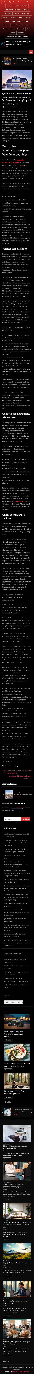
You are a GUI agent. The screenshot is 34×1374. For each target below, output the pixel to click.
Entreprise (18, 9)
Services (27, 25)
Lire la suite (7, 1159)
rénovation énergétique (12, 766)
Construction (9, 9)
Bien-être (9, 6)
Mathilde (7, 985)
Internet (5, 17)
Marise (17, 104)
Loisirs (7, 21)
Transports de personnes (13, 36)
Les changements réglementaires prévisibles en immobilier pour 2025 (22, 793)
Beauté (29, 2)
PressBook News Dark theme (20, 1371)
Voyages (25, 36)
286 (8, 1102)
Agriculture (12, 2)
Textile (29, 29)
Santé (20, 25)
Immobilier (8, 13)
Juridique (12, 17)
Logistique (28, 17)
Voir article (8, 1040)
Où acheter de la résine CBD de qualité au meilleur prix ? (22, 60)
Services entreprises (9, 29)
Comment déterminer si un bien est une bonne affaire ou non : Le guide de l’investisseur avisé (17, 888)
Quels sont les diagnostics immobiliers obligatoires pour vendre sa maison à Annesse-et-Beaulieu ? (16, 864)
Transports (21, 32)
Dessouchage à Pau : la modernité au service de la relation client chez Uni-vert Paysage (16, 842)
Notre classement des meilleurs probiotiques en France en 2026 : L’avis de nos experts (16, 912)
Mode (19, 21)
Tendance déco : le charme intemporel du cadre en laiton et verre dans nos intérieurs (17, 1224)
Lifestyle (20, 17)
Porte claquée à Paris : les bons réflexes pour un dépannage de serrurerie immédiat (16, 927)
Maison (13, 21)
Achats (5, 2)
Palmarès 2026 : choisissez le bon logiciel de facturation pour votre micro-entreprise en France (17, 873)
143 (8, 1361)
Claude (6, 966)
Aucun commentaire (11, 107)
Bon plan (17, 6)
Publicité (14, 25)
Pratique (6, 25)
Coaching (24, 6)
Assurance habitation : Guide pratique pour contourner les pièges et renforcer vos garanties (17, 942)
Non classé (26, 21)
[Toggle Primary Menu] (31, 52)
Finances (26, 9)
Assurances (21, 2)
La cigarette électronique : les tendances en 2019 (22, 1111)
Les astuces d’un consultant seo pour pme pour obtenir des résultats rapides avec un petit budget (16, 897)
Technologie (20, 29)
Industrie (16, 13)
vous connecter (16, 808)
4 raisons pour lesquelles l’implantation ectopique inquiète (14, 1034)
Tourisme (12, 32)
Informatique (25, 13)
